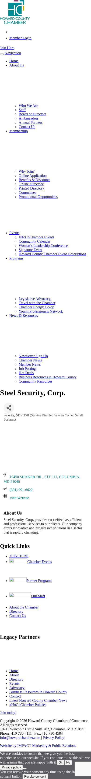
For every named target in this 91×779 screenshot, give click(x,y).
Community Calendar (34, 241)
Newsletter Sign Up (33, 356)
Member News (30, 364)
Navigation (13, 53)
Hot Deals (26, 373)
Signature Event (30, 250)
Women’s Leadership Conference (43, 246)
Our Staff (38, 596)
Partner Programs (39, 581)
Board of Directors (32, 114)
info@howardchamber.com (20, 738)
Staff (22, 110)
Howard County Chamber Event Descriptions (52, 254)
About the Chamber (23, 607)
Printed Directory (31, 188)
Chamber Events (39, 562)
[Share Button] (9, 408)
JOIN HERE (18, 556)
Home (13, 61)
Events (14, 233)
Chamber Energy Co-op (36, 307)
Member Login (20, 38)
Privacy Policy (53, 738)
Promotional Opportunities (38, 197)
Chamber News (30, 360)
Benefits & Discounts (34, 180)
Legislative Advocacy (35, 299)
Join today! (8, 713)
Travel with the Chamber (37, 303)
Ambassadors (28, 118)
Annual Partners (30, 122)
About (14, 675)
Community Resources (35, 381)
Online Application (33, 176)
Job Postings (28, 369)
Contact (15, 696)
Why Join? (27, 171)
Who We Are (28, 106)
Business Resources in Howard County (48, 377)
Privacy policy (11, 767)
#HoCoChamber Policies (27, 705)
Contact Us (27, 127)
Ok (61, 762)
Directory (16, 611)
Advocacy (16, 688)
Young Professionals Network (41, 311)
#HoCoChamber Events (36, 237)
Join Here (7, 48)
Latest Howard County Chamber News (38, 700)
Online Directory (31, 184)
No (68, 762)
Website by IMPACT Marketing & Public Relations (38, 746)
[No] (25, 768)
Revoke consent (35, 776)
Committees (27, 192)
